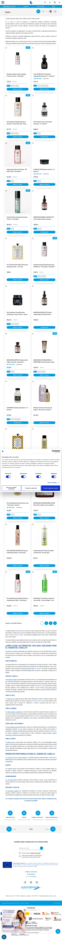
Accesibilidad (31, 908)
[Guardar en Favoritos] (6, 48)
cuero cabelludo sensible (13, 727)
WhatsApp (4, 937)
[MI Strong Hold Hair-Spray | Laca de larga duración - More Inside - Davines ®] (44, 440)
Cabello (7, 12)
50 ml (35, 85)
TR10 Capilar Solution (51, 687)
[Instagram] (31, 882)
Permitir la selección (31, 488)
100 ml (8, 85)
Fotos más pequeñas (55, 11)
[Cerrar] (24, 910)
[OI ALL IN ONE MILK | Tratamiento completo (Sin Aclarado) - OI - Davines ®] (44, 58)
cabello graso (10, 742)
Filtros (38, 11)
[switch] (23, 476)
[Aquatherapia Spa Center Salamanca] (31, 888)
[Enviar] (41, 848)
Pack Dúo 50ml (45, 85)
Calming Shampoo (47, 733)
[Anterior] (9, 829)
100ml (8, 133)
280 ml (12, 419)
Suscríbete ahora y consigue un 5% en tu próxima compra (31, 842)
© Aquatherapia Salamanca (7, 903)
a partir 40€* (9, 6)
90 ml (12, 324)
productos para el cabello (14, 757)
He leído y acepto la (31, 853)
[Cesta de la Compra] (54, 2)
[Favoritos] (45, 2)
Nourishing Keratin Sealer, (28, 668)
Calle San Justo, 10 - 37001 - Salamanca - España (18, 896)
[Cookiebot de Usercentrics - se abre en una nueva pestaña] (53, 451)
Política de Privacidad (35, 853)
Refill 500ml (17, 419)
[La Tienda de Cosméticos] (31, 2)
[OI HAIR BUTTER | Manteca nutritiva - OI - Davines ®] (44, 154)
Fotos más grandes (50, 11)
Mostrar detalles (52, 482)
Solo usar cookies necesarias (11, 488)
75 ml (35, 181)
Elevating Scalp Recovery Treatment (22, 735)
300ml (12, 181)
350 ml (17, 85)
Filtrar (58, 931)
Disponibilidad (44, 136)
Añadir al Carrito (17, 89)
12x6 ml (39, 228)
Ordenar (45, 11)
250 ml (38, 181)
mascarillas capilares (13, 791)
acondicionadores (12, 780)
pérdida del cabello (12, 679)
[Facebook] (25, 882)
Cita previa (26, 6)
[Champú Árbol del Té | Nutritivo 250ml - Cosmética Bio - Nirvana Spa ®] (44, 535)
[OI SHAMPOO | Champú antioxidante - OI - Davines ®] (17, 392)
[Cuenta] (49, 2)
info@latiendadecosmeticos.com (47, 896)
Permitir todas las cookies (50, 488)
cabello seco (10, 698)
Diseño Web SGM (56, 903)
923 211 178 (35, 896)
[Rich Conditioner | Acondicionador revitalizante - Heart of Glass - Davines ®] (17, 297)
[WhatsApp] (37, 882)
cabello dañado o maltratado (14, 712)
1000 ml (12, 85)
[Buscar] (59, 2)
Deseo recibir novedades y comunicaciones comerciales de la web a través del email (32, 856)
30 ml (12, 228)
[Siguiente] (53, 829)
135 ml (39, 85)
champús (10, 768)
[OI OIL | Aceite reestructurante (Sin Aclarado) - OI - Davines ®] (44, 106)
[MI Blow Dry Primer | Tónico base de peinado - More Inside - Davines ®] (44, 392)
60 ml (35, 371)
